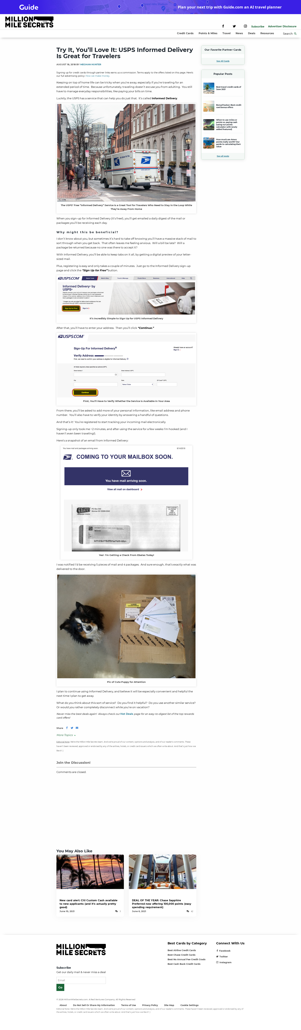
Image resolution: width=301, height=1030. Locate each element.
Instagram (225, 962)
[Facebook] (223, 26)
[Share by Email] (77, 728)
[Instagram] (245, 26)
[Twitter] (234, 26)
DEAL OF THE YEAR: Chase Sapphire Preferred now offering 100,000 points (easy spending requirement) (161, 904)
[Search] (295, 33)
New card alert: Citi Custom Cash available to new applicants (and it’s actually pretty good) (88, 904)
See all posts (223, 156)
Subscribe (257, 26)
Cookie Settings (189, 1005)
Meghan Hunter (90, 64)
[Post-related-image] (90, 871)
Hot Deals (126, 713)
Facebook (224, 950)
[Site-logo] (29, 22)
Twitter (223, 956)
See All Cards (223, 61)
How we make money (97, 75)
